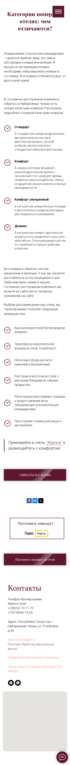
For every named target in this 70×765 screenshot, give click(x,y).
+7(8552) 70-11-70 (20, 608)
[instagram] (11, 683)
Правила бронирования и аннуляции (33, 657)
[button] (35, 475)
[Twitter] (40, 500)
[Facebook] (29, 500)
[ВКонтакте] (35, 500)
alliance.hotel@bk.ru (21, 640)
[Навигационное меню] (58, 12)
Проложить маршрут (35, 523)
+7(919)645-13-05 (20, 612)
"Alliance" (54, 442)
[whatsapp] (18, 683)
